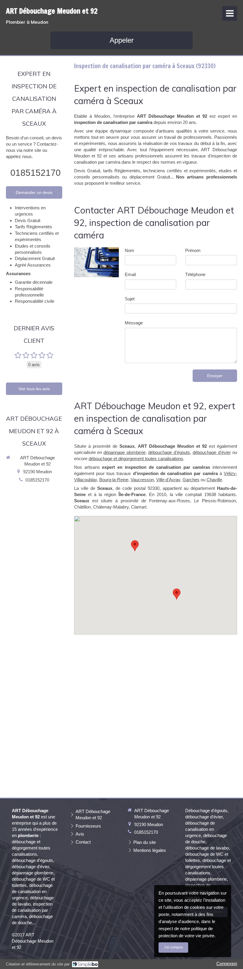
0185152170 (35, 173)
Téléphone (195, 274)
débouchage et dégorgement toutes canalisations (136, 458)
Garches (191, 479)
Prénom (193, 250)
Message (134, 322)
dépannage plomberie (124, 452)
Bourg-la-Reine (113, 479)
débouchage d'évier (212, 452)
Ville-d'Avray (168, 479)
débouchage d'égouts (169, 452)
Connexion (226, 963)
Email (130, 274)
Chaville (214, 479)
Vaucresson (142, 479)
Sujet (130, 298)
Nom (129, 250)
